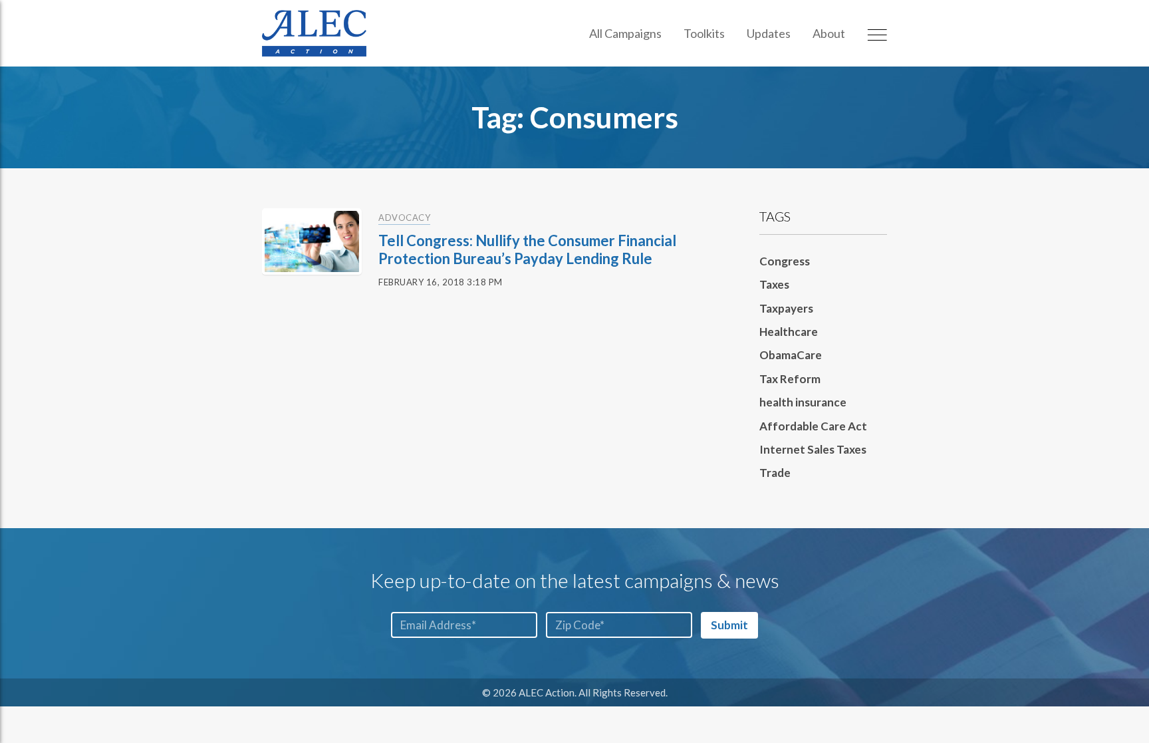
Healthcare (788, 332)
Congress (784, 261)
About (829, 33)
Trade (775, 473)
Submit (729, 625)
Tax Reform (790, 379)
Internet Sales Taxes (812, 449)
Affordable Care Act (813, 426)
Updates (769, 33)
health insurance (802, 402)
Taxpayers (786, 308)
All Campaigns (625, 33)
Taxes (774, 284)
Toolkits (704, 33)
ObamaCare (790, 355)
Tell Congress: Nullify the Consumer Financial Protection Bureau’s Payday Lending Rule (527, 249)
